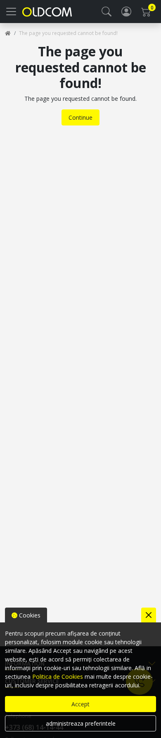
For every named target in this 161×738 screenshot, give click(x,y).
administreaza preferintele (81, 723)
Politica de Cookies (57, 676)
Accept (80, 704)
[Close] (148, 615)
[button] (106, 11)
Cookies (28, 615)
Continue (80, 117)
